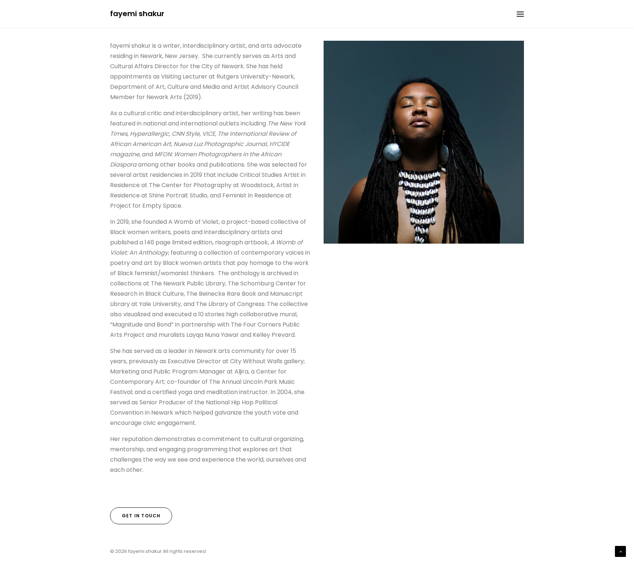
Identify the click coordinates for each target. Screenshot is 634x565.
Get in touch (141, 516)
